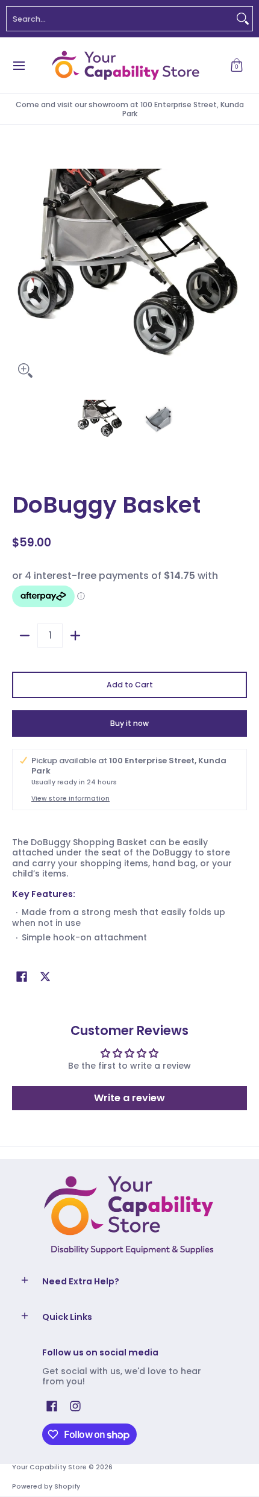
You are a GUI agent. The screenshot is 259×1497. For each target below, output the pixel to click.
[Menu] (18, 65)
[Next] (238, 266)
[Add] (75, 635)
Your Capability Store (49, 1467)
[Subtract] (24, 635)
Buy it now (129, 723)
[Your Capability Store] (125, 65)
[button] (236, 65)
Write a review (129, 1098)
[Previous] (20, 266)
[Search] (242, 19)
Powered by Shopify (46, 1486)
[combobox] (120, 19)
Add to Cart (130, 685)
